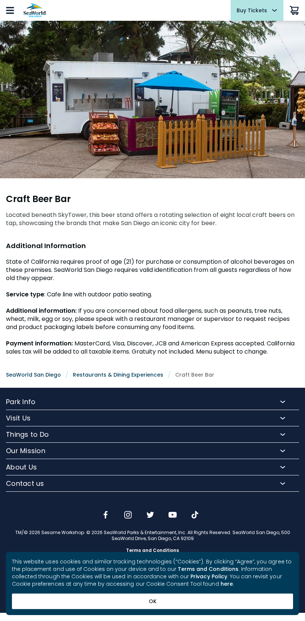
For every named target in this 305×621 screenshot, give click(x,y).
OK (153, 601)
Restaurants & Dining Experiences (118, 374)
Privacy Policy (208, 576)
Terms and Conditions (208, 569)
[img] (105, 515)
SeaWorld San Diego (33, 374)
